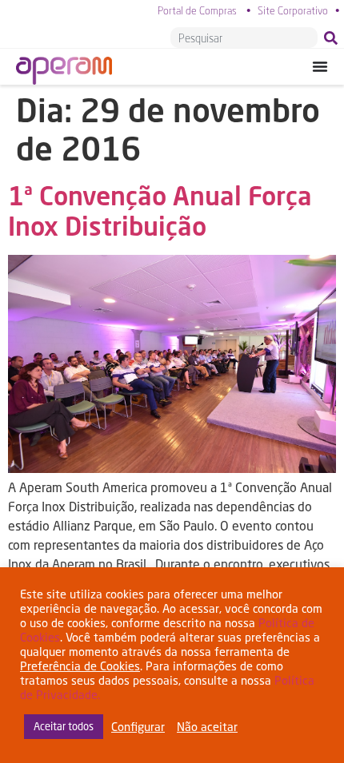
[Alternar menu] (320, 66)
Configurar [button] (138, 726)
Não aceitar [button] (207, 726)
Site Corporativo (293, 10)
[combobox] (244, 37)
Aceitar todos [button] (64, 726)
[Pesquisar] (334, 37)
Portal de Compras (197, 10)
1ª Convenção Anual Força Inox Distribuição (160, 210)
